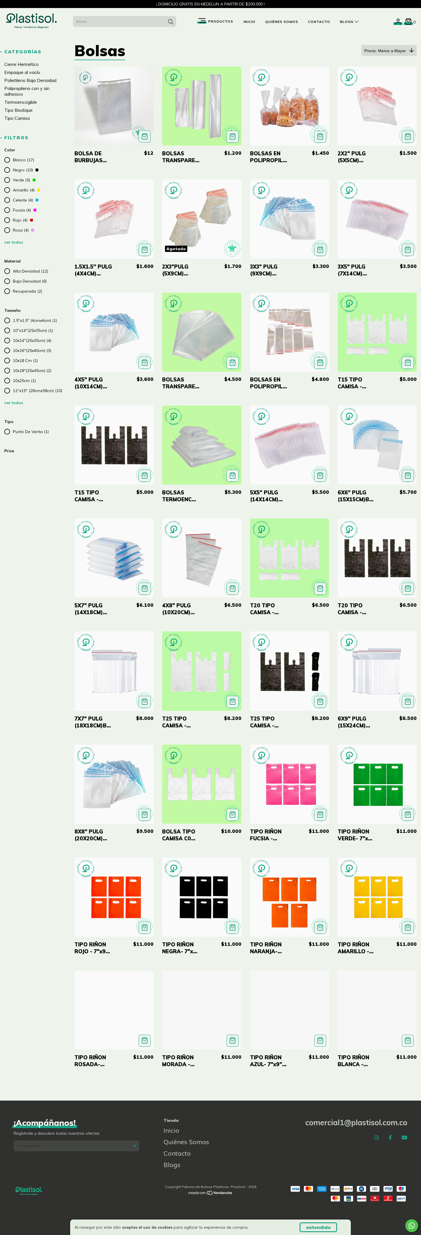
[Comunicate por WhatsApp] (411, 1225)
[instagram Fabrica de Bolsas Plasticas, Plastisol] (376, 1137)
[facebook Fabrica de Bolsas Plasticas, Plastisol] (390, 1137)
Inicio (249, 21)
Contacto (319, 21)
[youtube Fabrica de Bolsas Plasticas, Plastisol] (404, 1137)
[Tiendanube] (210, 1194)
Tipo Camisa (17, 118)
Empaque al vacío (22, 72)
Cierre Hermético (21, 64)
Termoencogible (20, 102)
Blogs (347, 21)
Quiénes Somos (281, 21)
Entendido (318, 1227)
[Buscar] (170, 22)
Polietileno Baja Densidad (30, 80)
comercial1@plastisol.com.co (356, 1122)
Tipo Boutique (18, 110)
